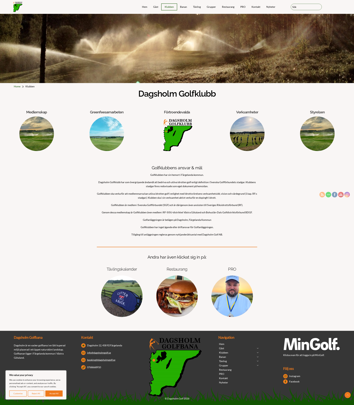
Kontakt (256, 6)
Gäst (155, 6)
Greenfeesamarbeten (106, 112)
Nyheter (270, 6)
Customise (18, 393)
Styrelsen (317, 112)
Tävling (197, 6)
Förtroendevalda (177, 112)
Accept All (54, 393)
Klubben (169, 6)
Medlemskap (36, 112)
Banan (183, 6)
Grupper (211, 6)
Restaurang (228, 6)
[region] (36, 384)
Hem (144, 6)
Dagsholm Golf (175, 398)
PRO (242, 6)
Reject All (36, 393)
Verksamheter (247, 112)
